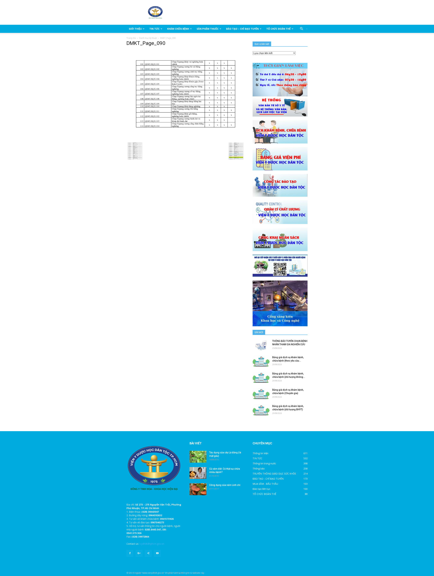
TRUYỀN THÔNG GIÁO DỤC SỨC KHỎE (274, 473)
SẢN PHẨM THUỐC (208, 28)
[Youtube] (157, 553)
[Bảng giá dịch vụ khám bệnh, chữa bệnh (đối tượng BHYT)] (261, 410)
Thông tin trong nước (264, 463)
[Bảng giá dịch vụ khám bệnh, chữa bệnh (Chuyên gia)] (261, 394)
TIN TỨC (154, 28)
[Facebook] (129, 553)
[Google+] (139, 553)
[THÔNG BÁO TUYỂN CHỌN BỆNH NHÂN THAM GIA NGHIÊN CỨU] (261, 345)
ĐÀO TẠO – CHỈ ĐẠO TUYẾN (242, 28)
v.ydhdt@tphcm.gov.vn (152, 543)
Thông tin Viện (260, 453)
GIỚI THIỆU (135, 28)
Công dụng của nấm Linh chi (224, 485)
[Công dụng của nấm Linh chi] (198, 489)
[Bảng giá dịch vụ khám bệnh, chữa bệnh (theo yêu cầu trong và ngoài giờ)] (261, 361)
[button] (302, 29)
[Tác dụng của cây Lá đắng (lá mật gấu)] (198, 457)
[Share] (148, 553)
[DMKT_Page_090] (185, 95)
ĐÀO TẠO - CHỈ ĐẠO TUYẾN (268, 478)
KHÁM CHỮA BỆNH (178, 28)
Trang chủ (131, 38)
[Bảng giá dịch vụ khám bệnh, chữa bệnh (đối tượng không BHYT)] (261, 378)
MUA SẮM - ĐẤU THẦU (265, 483)
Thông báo (259, 468)
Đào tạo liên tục (261, 488)
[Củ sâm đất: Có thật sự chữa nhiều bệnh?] (198, 473)
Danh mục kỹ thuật (148, 38)
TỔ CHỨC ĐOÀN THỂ (278, 28)
